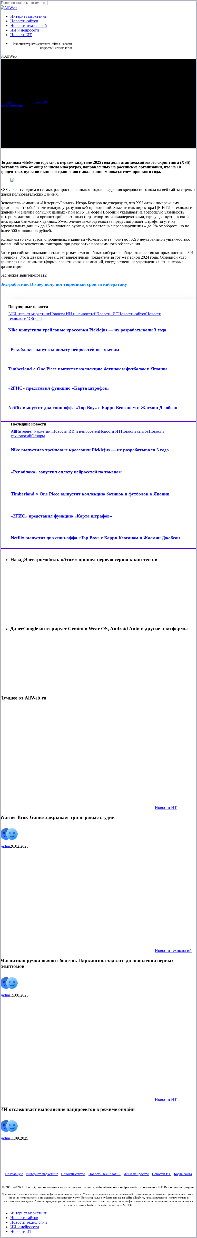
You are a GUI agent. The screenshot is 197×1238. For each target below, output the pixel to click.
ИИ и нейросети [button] (136, 1174)
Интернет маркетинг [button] (42, 1174)
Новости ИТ (40, 102)
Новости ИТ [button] (161, 1174)
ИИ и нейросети (24, 1227)
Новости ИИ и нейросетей (73, 314)
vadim (9, 102)
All (10, 314)
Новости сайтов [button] (73, 1174)
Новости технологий (173, 950)
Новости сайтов (132, 314)
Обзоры (35, 318)
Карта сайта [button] (183, 1174)
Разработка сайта (108, 1204)
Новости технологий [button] (104, 1174)
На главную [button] (14, 1174)
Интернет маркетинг (31, 314)
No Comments (12, 106)
